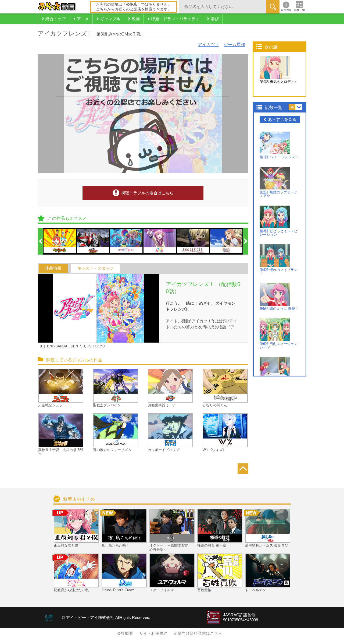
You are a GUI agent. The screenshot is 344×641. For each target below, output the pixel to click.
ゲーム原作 (234, 44)
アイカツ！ (208, 44)
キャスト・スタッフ (95, 268)
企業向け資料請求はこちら (198, 633)
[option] (60, 241)
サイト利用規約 (153, 633)
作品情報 (53, 268)
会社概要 (125, 633)
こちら (101, 9)
